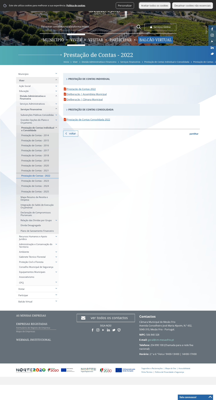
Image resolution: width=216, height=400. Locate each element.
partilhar (194, 133)
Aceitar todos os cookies (154, 5)
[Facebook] (212, 28)
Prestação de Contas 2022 (81, 89)
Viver (75, 61)
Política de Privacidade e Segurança (169, 372)
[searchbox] (91, 26)
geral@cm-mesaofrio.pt (161, 339)
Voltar (72, 133)
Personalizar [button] (125, 5)
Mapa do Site (170, 368)
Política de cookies (75, 5)
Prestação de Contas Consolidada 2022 (88, 119)
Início (66, 61)
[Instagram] (212, 35)
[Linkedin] (212, 47)
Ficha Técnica (147, 372)
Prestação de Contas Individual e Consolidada (166, 61)
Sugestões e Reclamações (152, 368)
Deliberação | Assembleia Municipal (87, 94)
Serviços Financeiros (130, 61)
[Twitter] (212, 53)
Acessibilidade (184, 368)
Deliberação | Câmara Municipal (85, 99)
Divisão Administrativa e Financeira (99, 61)
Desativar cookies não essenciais (192, 5)
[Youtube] (212, 41)
